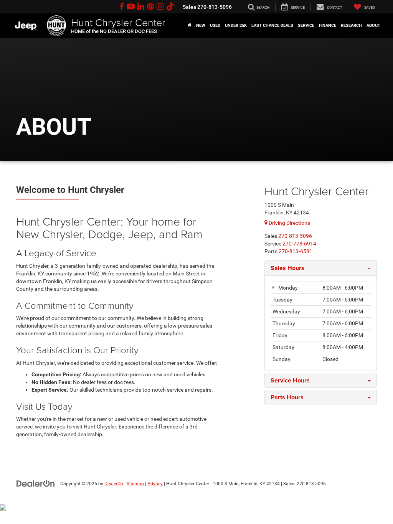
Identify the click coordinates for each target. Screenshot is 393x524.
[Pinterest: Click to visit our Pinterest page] (150, 7)
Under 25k (236, 25)
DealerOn (113, 483)
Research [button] (351, 25)
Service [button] (306, 25)
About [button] (373, 25)
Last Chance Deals (272, 25)
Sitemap (135, 483)
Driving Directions (289, 223)
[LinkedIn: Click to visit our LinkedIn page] (141, 7)
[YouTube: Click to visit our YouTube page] (130, 7)
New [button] (200, 25)
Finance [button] (327, 25)
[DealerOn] (35, 483)
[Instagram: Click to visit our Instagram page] (160, 7)
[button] (189, 25)
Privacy (155, 483)
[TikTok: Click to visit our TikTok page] (170, 7)
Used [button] (215, 25)
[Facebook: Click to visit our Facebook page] (122, 7)
